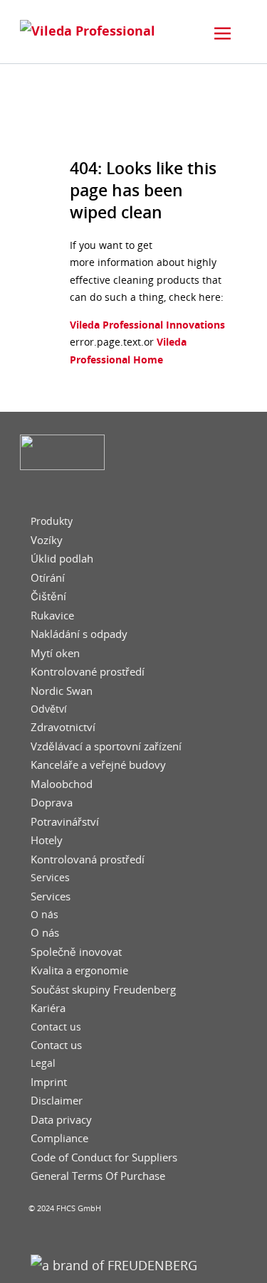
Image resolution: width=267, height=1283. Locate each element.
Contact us (56, 1027)
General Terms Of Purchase (98, 1176)
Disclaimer (57, 1100)
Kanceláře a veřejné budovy (98, 765)
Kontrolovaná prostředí (88, 859)
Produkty (52, 521)
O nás (44, 914)
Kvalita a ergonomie (79, 970)
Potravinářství (65, 822)
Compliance (59, 1138)
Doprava (52, 802)
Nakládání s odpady (79, 634)
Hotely (47, 840)
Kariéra (48, 1008)
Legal (43, 1063)
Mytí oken (55, 653)
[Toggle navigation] (223, 33)
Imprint (49, 1082)
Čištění (48, 596)
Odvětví (49, 709)
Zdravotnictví (63, 727)
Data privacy (61, 1120)
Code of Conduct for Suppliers (104, 1157)
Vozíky (47, 540)
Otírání (48, 578)
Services (50, 877)
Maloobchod (62, 784)
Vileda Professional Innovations (147, 324)
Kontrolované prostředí (88, 671)
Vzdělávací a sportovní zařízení (106, 746)
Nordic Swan (62, 691)
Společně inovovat (76, 952)
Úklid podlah (62, 558)
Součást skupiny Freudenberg (103, 989)
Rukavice (52, 615)
